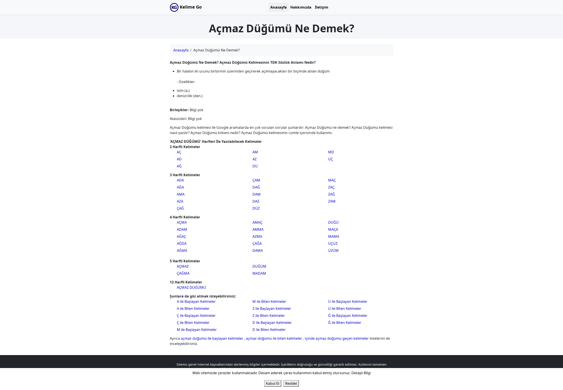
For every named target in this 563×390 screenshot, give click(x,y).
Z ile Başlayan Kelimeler (271, 308)
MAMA (333, 236)
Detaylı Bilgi (361, 372)
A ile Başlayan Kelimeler (196, 301)
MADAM (259, 273)
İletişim (321, 7)
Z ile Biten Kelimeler (268, 315)
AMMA (257, 229)
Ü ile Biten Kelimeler (344, 308)
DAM (256, 194)
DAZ (255, 201)
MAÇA (333, 229)
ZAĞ (331, 194)
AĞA (180, 187)
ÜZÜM (333, 250)
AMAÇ (257, 222)
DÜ (255, 166)
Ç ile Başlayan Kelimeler (196, 315)
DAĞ (256, 187)
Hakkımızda (300, 7)
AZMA (257, 236)
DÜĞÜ (333, 222)
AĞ (179, 166)
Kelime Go (190, 7)
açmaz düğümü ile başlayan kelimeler (212, 338)
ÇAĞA (257, 243)
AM (255, 152)
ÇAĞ (180, 208)
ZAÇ (331, 187)
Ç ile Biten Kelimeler (193, 322)
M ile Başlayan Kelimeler (197, 329)
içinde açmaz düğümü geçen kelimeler (337, 338)
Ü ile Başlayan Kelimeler (347, 301)
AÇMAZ (183, 266)
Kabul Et (273, 383)
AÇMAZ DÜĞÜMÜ (191, 287)
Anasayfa (278, 7)
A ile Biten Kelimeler (193, 308)
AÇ (179, 152)
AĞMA (182, 250)
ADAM (182, 229)
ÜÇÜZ (333, 243)
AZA (180, 201)
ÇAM (256, 180)
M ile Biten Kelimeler (269, 301)
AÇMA (182, 222)
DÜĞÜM (259, 266)
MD (331, 152)
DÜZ (256, 208)
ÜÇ (330, 159)
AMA (181, 194)
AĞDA (181, 243)
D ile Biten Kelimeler (269, 329)
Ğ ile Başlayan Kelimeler (347, 315)
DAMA (257, 250)
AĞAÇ (181, 236)
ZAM (332, 201)
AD (179, 159)
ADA (180, 180)
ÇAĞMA (183, 273)
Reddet (291, 383)
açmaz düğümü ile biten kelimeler (274, 338)
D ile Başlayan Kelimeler (272, 322)
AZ (254, 159)
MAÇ (332, 180)
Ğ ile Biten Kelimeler (344, 322)
